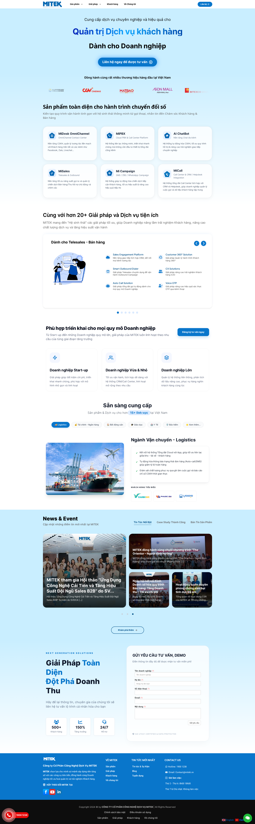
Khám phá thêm (126, 630)
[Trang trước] (196, 243)
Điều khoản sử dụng (140, 812)
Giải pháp (110, 771)
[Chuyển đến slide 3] (132, 614)
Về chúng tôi (112, 780)
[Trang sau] (203, 243)
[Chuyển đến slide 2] (127, 614)
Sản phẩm (110, 766)
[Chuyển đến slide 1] (122, 614)
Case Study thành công (171, 522)
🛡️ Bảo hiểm (172, 424)
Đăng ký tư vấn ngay (193, 332)
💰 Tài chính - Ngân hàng (87, 424)
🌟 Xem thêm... (193, 424)
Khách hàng (111, 775)
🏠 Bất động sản (115, 424)
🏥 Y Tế (154, 424)
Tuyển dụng (137, 775)
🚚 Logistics (61, 424)
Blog (134, 771)
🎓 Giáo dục (137, 424)
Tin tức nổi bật (143, 522)
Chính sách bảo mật (114, 812)
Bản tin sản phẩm (201, 522)
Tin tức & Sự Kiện (140, 766)
